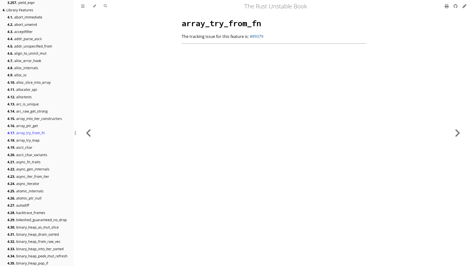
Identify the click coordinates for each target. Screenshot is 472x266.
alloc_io (16, 75)
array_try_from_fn (26, 133)
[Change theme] (94, 6)
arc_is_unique (23, 104)
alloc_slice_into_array (29, 82)
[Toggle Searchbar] (105, 6)
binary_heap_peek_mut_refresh (37, 256)
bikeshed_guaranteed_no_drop (37, 219)
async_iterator (23, 183)
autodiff (18, 205)
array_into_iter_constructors (34, 118)
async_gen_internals (28, 169)
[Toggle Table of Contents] (83, 6)
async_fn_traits (24, 162)
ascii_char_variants (27, 154)
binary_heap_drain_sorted (33, 234)
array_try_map (23, 140)
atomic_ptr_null (24, 198)
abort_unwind (22, 24)
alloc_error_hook (24, 60)
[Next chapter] (457, 133)
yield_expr (21, 2)
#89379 (256, 36)
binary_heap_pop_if (27, 263)
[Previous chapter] (89, 133)
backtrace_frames (26, 212)
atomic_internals (25, 191)
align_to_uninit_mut (26, 53)
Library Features (17, 10)
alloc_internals (22, 68)
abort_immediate (24, 17)
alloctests (19, 97)
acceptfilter (20, 31)
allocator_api (22, 89)
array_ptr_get (22, 125)
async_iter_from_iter (28, 176)
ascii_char (19, 147)
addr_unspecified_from (29, 46)
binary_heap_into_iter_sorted (35, 249)
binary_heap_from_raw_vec (33, 241)
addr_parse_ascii (24, 38)
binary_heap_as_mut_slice (33, 227)
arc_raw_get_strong (27, 111)
